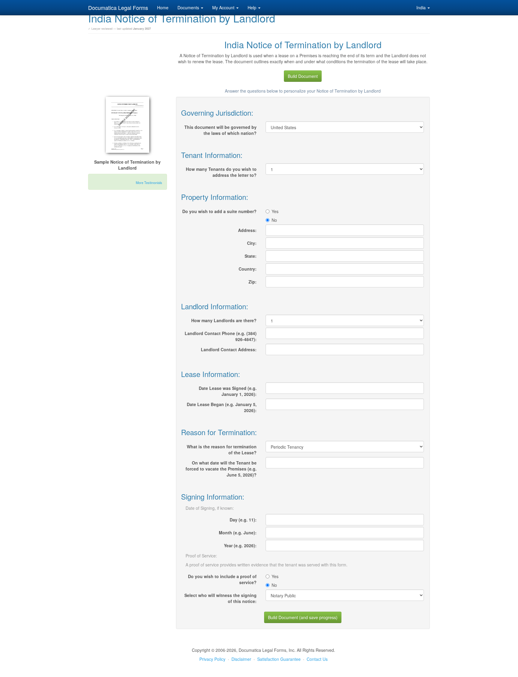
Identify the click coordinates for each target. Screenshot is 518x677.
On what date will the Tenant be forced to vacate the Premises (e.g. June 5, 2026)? (221, 469)
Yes (275, 211)
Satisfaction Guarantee (279, 659)
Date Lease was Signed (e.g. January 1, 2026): (228, 391)
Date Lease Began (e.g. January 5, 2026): (222, 407)
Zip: (253, 282)
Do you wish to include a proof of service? (222, 579)
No (274, 220)
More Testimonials (149, 182)
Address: (247, 230)
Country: (248, 269)
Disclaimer (241, 659)
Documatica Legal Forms (118, 7)
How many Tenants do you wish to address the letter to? (221, 172)
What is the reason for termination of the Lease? (222, 450)
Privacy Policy (212, 659)
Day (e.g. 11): (243, 520)
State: (251, 256)
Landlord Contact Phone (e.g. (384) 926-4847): (221, 336)
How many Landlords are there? (224, 320)
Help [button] (253, 7)
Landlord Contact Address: (229, 349)
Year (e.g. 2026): (240, 545)
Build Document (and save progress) (303, 617)
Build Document (303, 76)
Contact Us (317, 659)
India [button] (421, 7)
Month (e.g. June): (238, 533)
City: (252, 243)
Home (162, 7)
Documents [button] (188, 7)
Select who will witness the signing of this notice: (220, 598)
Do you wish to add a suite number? (219, 211)
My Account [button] (224, 7)
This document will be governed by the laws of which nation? (220, 130)
